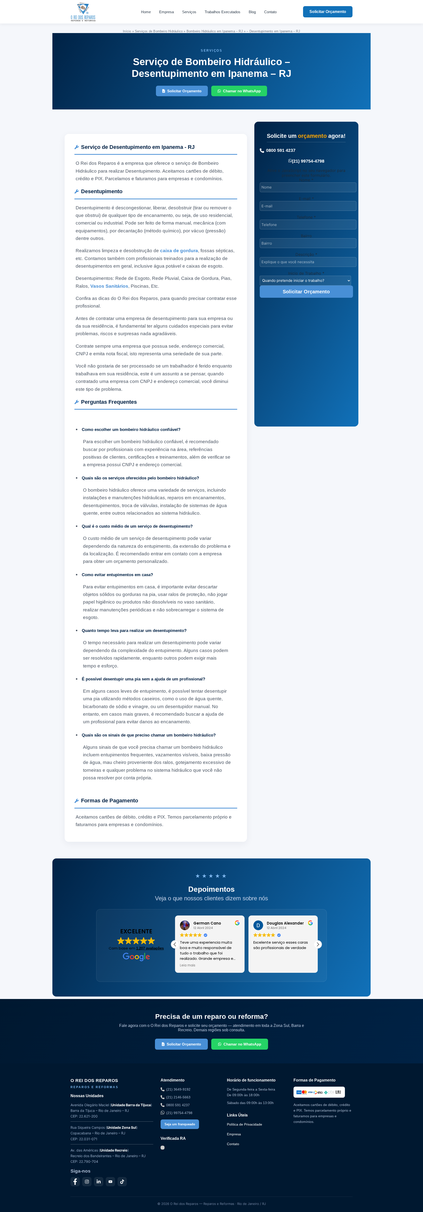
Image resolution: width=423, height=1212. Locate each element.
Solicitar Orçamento (327, 12)
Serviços (189, 12)
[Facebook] (75, 1181)
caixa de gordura (179, 250)
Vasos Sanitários (109, 286)
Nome (306, 180)
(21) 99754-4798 (308, 161)
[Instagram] (87, 1181)
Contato (270, 12)
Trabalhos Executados (222, 12)
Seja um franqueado (179, 1124)
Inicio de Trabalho (306, 273)
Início (127, 31)
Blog (252, 12)
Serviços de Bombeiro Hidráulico (159, 31)
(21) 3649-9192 (178, 1089)
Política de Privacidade (244, 1124)
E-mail (306, 198)
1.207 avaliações (150, 948)
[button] (317, 944)
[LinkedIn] (98, 1181)
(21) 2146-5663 (178, 1097)
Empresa (166, 12)
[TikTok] (122, 1181)
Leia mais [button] (187, 965)
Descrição (306, 254)
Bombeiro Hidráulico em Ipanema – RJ (215, 31)
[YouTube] (110, 1181)
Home (146, 12)
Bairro (306, 235)
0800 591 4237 (280, 150)
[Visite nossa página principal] (92, 12)
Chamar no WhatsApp (242, 91)
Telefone (306, 217)
